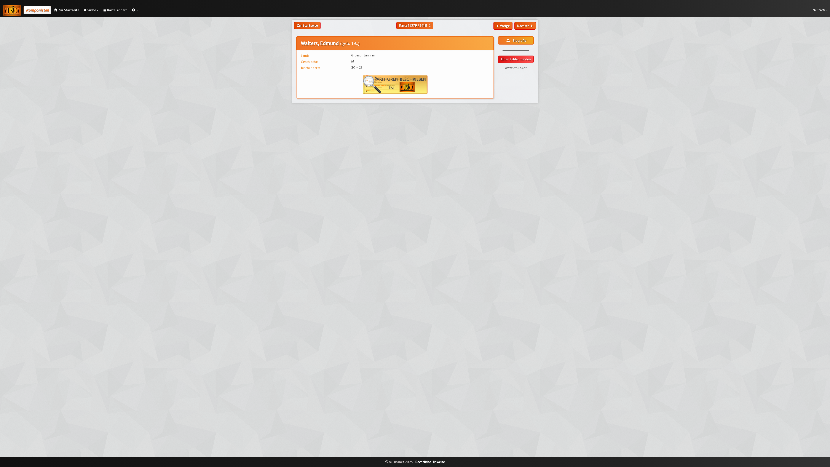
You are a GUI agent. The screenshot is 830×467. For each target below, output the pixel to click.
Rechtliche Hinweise (430, 462)
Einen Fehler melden (516, 59)
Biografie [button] (516, 40)
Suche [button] (91, 10)
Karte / (415, 25)
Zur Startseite (307, 25)
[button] (135, 10)
